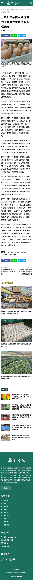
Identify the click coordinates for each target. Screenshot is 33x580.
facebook (7, 35)
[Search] (31, 3)
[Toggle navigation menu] (2, 3)
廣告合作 (6, 543)
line (15, 35)
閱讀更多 (6, 488)
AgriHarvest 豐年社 (21, 572)
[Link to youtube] (6, 559)
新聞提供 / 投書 (8, 540)
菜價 (7, 252)
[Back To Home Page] (16, 460)
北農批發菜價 (12, 255)
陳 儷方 (3, 30)
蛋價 (12, 252)
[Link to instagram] (10, 559)
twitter (23, 35)
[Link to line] (13, 559)
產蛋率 (17, 252)
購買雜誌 (6, 546)
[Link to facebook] (2, 559)
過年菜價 (4, 255)
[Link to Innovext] (19, 576)
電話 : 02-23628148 (10, 537)
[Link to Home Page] (16, 3)
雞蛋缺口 (23, 252)
